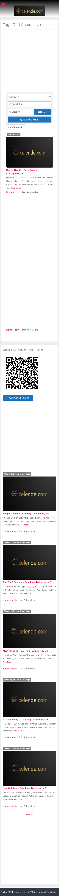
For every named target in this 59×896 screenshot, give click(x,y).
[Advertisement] (29, 62)
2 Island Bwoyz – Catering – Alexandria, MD (26, 719)
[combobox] (16, 127)
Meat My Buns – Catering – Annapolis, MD (25, 651)
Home (9, 192)
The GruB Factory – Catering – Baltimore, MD (27, 582)
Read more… (16, 188)
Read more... (25, 525)
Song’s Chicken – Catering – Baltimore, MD (26, 513)
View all (29, 814)
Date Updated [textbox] (15, 127)
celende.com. (20, 892)
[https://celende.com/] (29, 15)
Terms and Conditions (46, 892)
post (17, 192)
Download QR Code (18, 398)
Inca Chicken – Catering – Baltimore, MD (24, 788)
